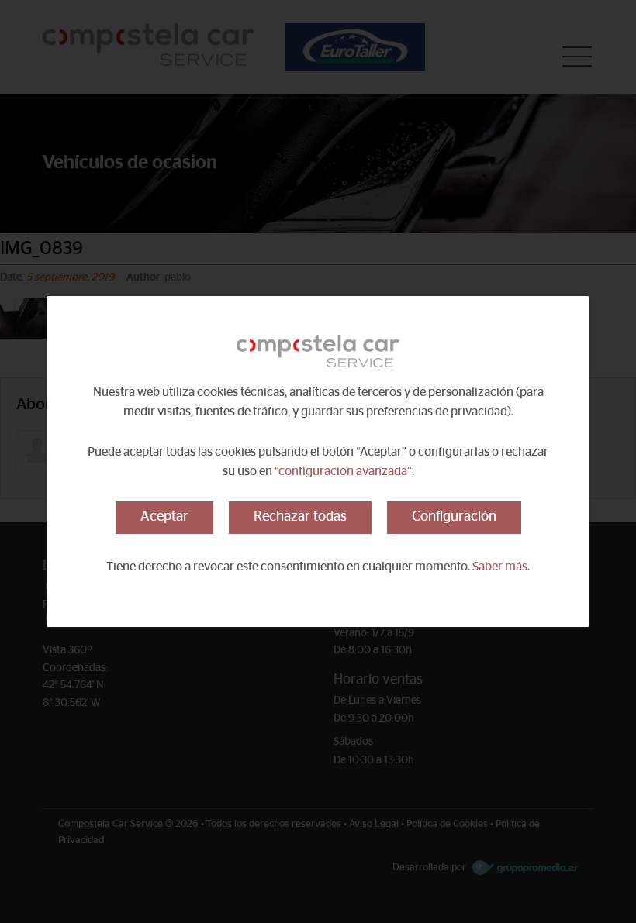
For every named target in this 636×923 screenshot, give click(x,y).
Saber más (499, 566)
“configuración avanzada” (343, 471)
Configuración (454, 517)
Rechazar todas (300, 517)
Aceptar (164, 517)
